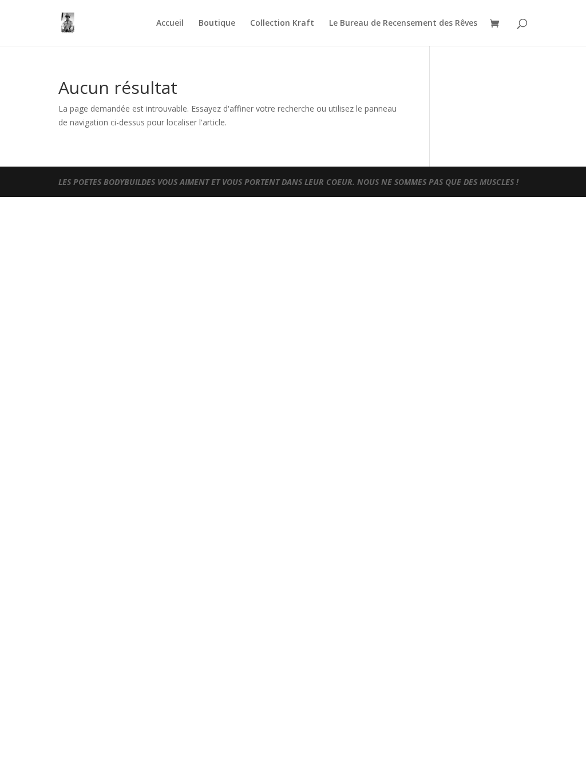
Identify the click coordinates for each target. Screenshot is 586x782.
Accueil (170, 23)
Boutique (217, 23)
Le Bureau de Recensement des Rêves (403, 23)
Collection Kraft (282, 23)
